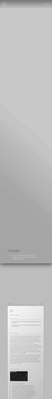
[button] (41, 304)
